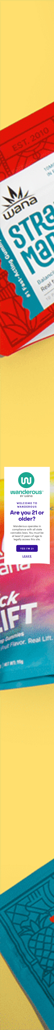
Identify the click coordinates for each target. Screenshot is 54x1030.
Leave (27, 556)
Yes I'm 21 (27, 548)
